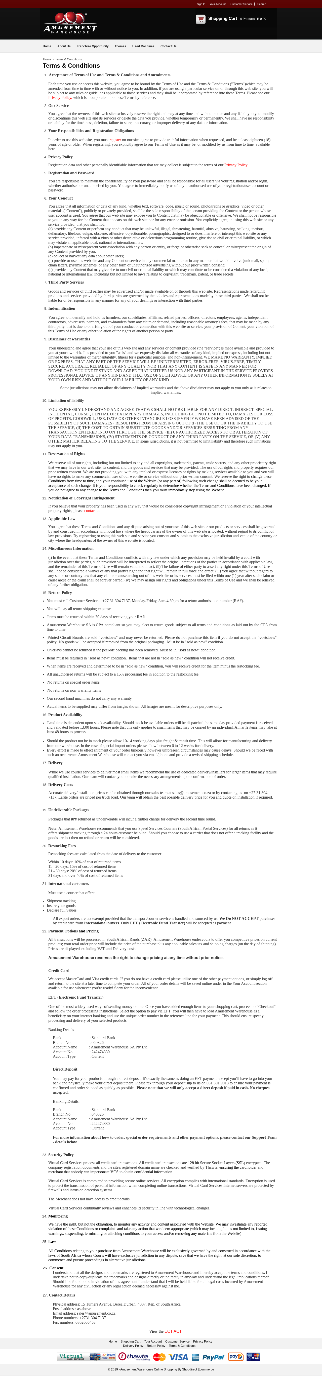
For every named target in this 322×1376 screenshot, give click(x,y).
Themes (120, 46)
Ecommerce (206, 1369)
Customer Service (241, 4)
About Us (64, 46)
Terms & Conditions (182, 1346)
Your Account (218, 4)
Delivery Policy (133, 1346)
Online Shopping (165, 1369)
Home (47, 46)
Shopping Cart (222, 18)
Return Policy (156, 1346)
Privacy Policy (202, 1341)
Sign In (201, 4)
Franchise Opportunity (93, 46)
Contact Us (168, 46)
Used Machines (143, 46)
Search (261, 4)
